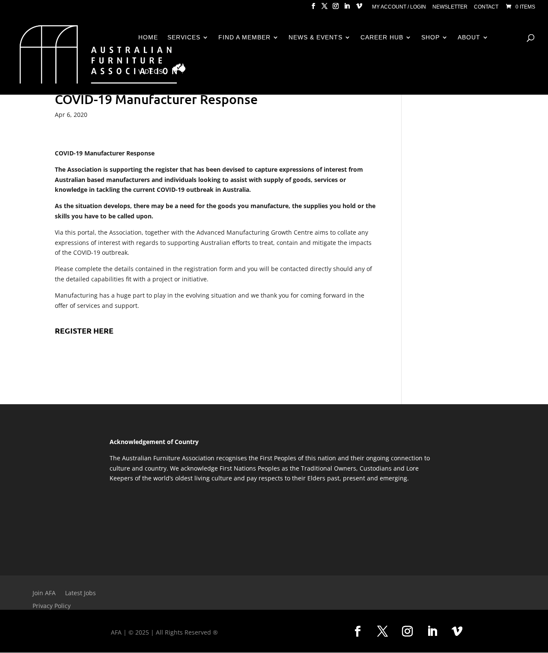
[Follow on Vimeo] (457, 631)
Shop (430, 37)
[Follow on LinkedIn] (432, 631)
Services (183, 37)
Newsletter (450, 7)
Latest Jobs (80, 593)
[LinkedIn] (347, 8)
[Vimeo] (359, 8)
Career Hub (381, 37)
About (469, 37)
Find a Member (244, 37)
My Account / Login (399, 7)
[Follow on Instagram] (407, 631)
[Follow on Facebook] (357, 631)
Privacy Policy (52, 606)
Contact (486, 7)
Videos (150, 72)
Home (148, 37)
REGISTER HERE (84, 330)
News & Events (315, 37)
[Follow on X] (382, 631)
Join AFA (44, 593)
